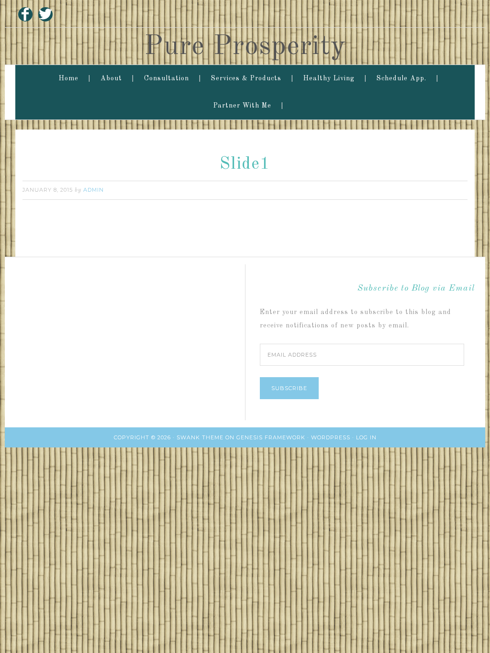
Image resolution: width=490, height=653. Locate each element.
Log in (366, 437)
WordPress (330, 437)
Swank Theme (200, 437)
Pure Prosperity (245, 47)
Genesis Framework (270, 437)
